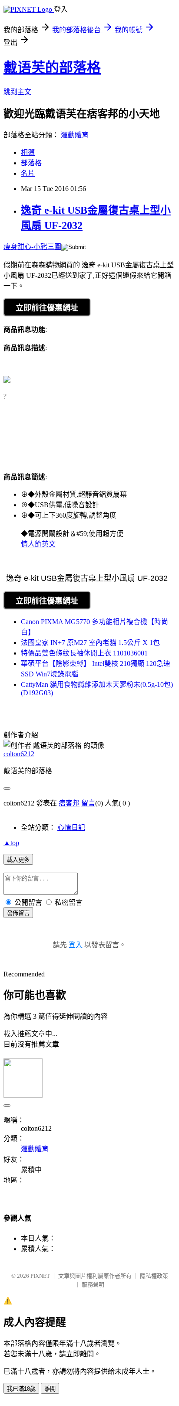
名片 (28, 173)
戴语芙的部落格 (52, 67)
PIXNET (40, 1276)
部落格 (31, 163)
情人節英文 (38, 544)
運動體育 (75, 135)
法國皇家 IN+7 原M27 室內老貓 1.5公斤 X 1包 (90, 642)
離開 (50, 1389)
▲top (11, 842)
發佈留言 (18, 913)
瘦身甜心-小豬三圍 (32, 246)
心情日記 (71, 827)
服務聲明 (93, 1284)
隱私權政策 (154, 1276)
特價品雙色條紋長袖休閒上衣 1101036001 (84, 653)
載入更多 (18, 860)
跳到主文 (17, 92)
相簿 (28, 152)
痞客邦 (69, 803)
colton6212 (18, 754)
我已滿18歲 (21, 1389)
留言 (88, 803)
